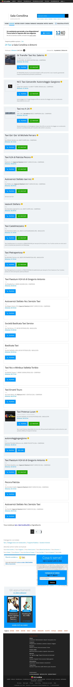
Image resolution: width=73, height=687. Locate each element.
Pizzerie (36, 666)
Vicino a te (64, 50)
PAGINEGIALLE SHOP (38, 1)
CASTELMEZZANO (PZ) (30, 231)
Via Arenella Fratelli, (11, 487)
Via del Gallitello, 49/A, (12, 350)
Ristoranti (31, 666)
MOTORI (23, 631)
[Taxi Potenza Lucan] (10, 416)
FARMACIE (33, 23)
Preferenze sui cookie (47, 683)
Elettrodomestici (39, 639)
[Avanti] (40, 531)
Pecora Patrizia (12, 482)
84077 (32, 87)
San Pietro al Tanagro (29, 552)
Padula (8, 552)
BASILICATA (41, 231)
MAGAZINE (40, 23)
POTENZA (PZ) (25, 328)
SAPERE (34, 631)
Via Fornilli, (8, 509)
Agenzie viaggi (35, 655)
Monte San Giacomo (45, 549)
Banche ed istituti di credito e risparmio (38, 651)
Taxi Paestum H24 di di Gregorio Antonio (25, 279)
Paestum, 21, (9, 162)
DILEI (53, 679)
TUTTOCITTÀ (49, 679)
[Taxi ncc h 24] (10, 113)
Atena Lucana (31, 549)
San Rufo (41, 552)
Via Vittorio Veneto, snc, (12, 140)
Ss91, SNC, (20, 113)
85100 (18, 328)
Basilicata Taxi (12, 345)
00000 (26, 443)
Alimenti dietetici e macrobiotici (43, 662)
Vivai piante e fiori (52, 639)
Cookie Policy (38, 683)
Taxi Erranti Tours (13, 389)
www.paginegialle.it (23, 557)
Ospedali (36, 659)
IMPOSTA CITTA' (43, 674)
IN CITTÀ (47, 631)
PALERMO (50, 19)
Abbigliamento (32, 643)
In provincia (57, 50)
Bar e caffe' (40, 666)
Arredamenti (32, 639)
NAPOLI (46, 19)
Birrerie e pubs (47, 666)
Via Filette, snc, (9, 184)
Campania (51, 552)
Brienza (17, 552)
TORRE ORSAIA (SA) (40, 87)
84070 (28, 60)
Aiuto (55, 683)
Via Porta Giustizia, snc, (12, 465)
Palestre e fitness (33, 647)
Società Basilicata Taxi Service (19, 323)
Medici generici (49, 659)
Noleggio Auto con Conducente (24, 58)
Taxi (18, 84)
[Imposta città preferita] (6, 16)
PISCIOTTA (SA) (32, 443)
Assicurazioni (51, 651)
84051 (24, 394)
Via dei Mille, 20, (22, 60)
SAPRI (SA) (26, 140)
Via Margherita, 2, (10, 284)
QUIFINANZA (63, 679)
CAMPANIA (42, 60)
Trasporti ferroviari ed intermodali (46, 655)
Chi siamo (19, 683)
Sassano (57, 549)
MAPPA (51, 23)
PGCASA (47, 1)
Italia (60, 552)
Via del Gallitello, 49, (23, 416)
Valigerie (54, 643)
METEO (46, 23)
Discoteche (53, 666)
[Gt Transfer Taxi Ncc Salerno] (10, 59)
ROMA (38, 19)
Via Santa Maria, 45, (11, 394)
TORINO (55, 19)
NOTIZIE (17, 23)
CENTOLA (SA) (30, 394)
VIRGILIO (20, 1)
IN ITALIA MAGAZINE (34, 674)
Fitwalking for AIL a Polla (26, 614)
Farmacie (31, 659)
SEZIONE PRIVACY (52, 674)
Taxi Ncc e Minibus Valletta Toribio (21, 367)
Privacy (31, 683)
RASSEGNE (13, 611)
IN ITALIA (64, 19)
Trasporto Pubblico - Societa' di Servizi (25, 414)
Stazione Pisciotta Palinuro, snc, (14, 443)
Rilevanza (14, 50)
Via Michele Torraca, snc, (12, 257)
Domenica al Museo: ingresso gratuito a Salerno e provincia (13, 616)
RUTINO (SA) (34, 60)
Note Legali (25, 683)
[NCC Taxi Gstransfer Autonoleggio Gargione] (10, 86)
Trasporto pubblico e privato (12, 41)
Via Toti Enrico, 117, (11, 328)
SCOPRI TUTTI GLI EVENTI (20, 625)
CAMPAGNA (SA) (39, 113)
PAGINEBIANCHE (55, 1)
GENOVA (59, 19)
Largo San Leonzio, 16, (23, 87)
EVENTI (22, 23)
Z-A (21, 50)
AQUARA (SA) (24, 284)
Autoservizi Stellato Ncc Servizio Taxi (22, 301)
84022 (32, 113)
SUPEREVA (39, 680)
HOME (7, 23)
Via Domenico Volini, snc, (12, 231)
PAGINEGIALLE (27, 1)
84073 (21, 140)
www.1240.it (33, 35)
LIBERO (14, 1)
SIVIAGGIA (57, 679)
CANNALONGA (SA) (27, 372)
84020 (17, 284)
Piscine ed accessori (42, 647)
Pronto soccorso (42, 659)
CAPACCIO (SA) (32, 162)
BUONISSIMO (34, 680)
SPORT (17, 631)
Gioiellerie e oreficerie (42, 643)
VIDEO (28, 631)
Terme (48, 647)
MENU (62, 1)
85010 (22, 231)
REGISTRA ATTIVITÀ (63, 23)
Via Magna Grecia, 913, (12, 306)
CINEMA (27, 23)
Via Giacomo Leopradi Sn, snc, (14, 209)
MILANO (42, 19)
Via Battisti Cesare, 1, (11, 372)
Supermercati (32, 662)
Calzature (49, 643)
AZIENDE (11, 23)
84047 (26, 162)
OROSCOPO (40, 631)
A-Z (18, 50)
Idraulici (45, 639)
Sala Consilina (19, 15)
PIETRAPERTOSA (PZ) (30, 257)
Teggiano (21, 549)
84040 (19, 372)
